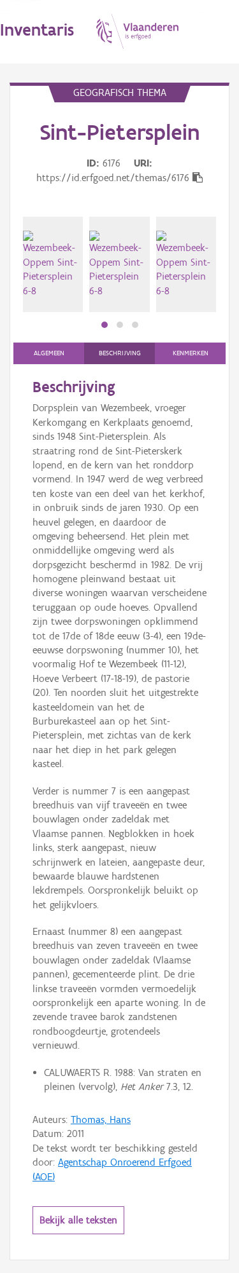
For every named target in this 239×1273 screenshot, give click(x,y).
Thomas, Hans (101, 1119)
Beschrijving (120, 353)
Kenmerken (190, 353)
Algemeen (49, 353)
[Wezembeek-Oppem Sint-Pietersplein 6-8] (53, 264)
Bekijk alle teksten (78, 1220)
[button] (104, 324)
